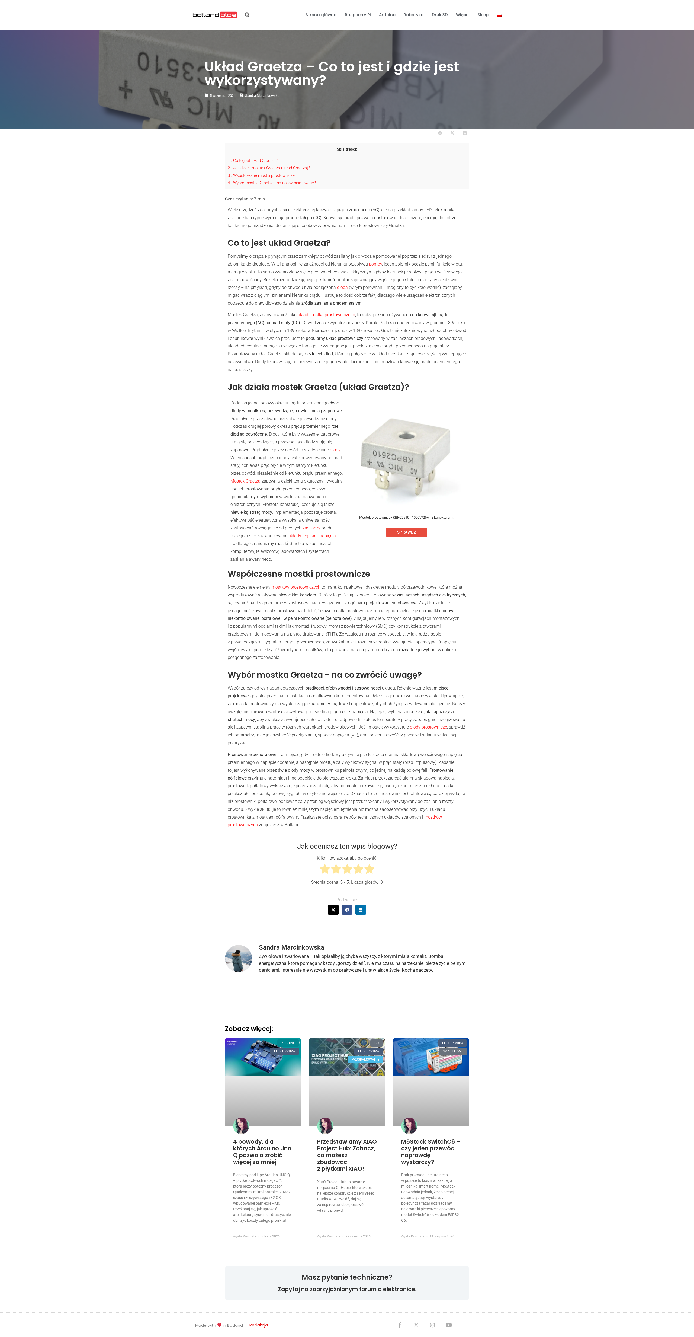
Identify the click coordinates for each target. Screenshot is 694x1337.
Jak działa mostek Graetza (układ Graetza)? (269, 167)
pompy (375, 264)
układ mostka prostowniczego (326, 314)
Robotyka (414, 15)
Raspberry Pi (358, 15)
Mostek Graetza (245, 481)
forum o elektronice (387, 1289)
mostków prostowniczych (296, 587)
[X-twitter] (416, 1325)
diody (335, 449)
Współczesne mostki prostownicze (261, 175)
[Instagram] (432, 1325)
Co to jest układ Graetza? (253, 160)
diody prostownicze (428, 727)
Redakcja (258, 1325)
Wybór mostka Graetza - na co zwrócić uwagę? (272, 182)
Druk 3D (440, 15)
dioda (342, 287)
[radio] (325, 870)
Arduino (387, 15)
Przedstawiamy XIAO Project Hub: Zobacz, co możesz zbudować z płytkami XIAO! (347, 1155)
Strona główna (321, 15)
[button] (247, 15)
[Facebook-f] (400, 1325)
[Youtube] (449, 1325)
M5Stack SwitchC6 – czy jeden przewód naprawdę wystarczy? (430, 1152)
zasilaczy (311, 528)
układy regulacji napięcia (312, 535)
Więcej (463, 15)
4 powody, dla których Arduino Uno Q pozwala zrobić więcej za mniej (262, 1152)
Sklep (483, 15)
